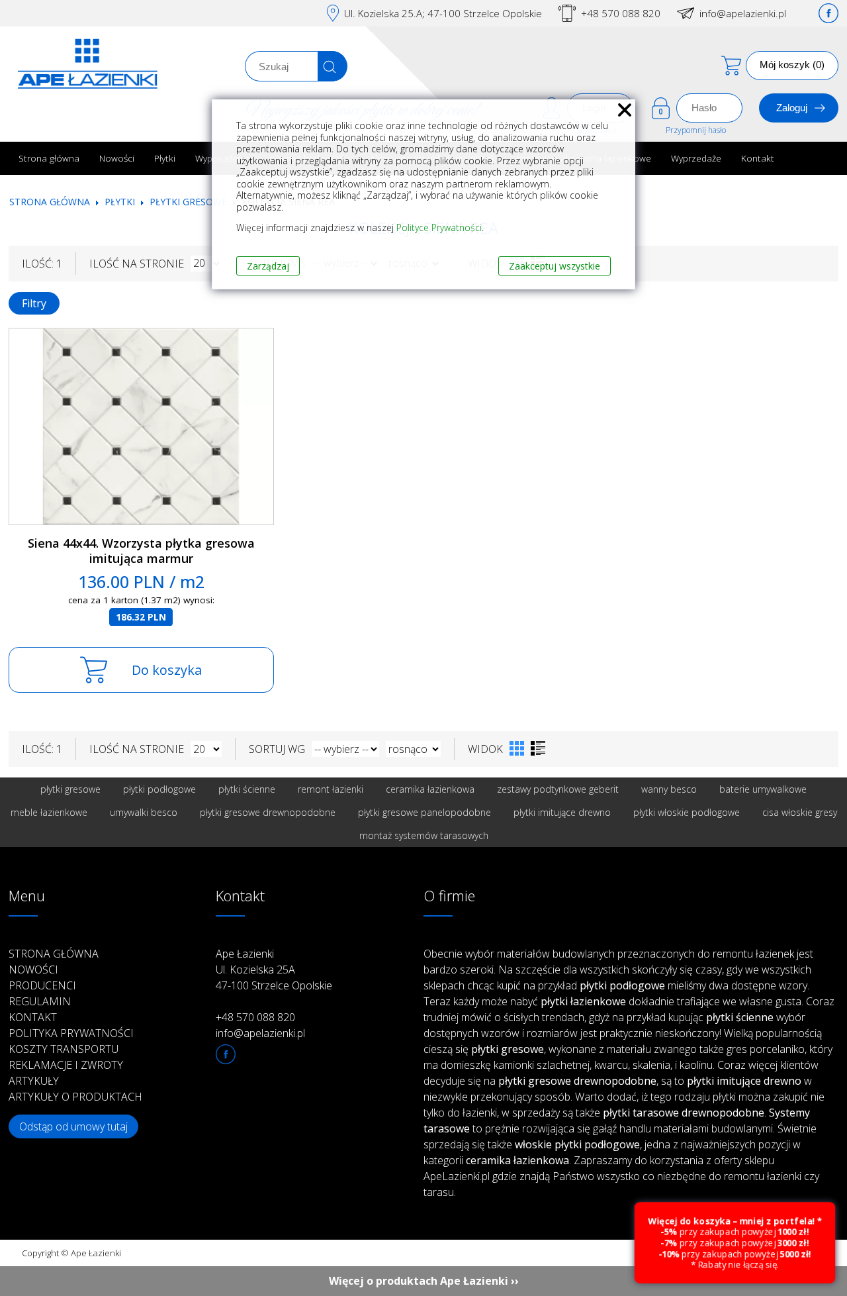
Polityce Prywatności (439, 227)
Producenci (42, 985)
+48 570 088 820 (620, 13)
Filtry (34, 303)
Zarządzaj (268, 266)
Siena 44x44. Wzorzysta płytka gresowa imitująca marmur (141, 550)
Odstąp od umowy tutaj (73, 1126)
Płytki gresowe (188, 201)
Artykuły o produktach (75, 1096)
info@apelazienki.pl (742, 13)
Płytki (164, 158)
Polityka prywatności (71, 1033)
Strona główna (49, 158)
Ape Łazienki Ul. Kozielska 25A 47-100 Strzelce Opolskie (274, 969)
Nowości (116, 158)
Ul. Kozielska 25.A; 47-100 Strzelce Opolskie (443, 13)
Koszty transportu (63, 1049)
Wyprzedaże (696, 158)
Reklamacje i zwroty (66, 1065)
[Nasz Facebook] (828, 13)
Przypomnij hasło (696, 130)
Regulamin (40, 1001)
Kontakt (757, 158)
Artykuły (34, 1080)
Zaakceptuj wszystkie (554, 266)
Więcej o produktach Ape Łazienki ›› (424, 1280)
